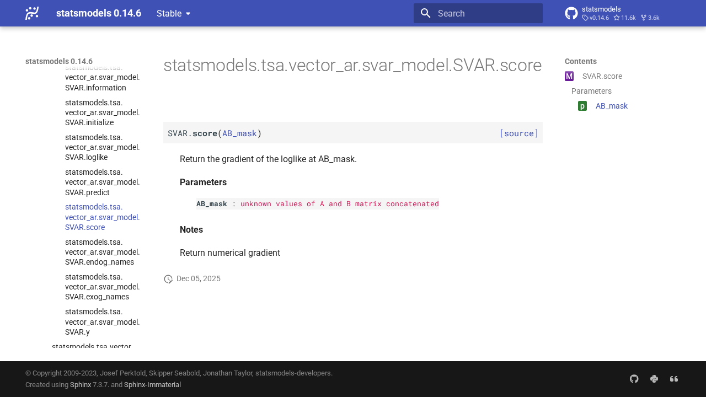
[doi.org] (674, 379)
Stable (169, 13)
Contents (581, 61)
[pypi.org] (654, 379)
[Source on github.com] (634, 379)
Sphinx (80, 384)
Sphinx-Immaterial (152, 384)
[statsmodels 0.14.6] (32, 13)
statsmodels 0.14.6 (59, 61)
